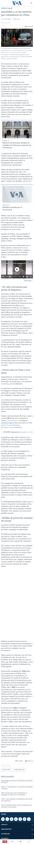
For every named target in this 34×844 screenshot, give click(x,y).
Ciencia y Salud (6, 8)
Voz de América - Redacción (10, 19)
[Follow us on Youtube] (11, 819)
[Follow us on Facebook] (3, 819)
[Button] (29, 26)
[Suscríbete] (24, 819)
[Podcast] (20, 819)
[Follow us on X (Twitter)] (7, 819)
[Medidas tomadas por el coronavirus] (17, 194)
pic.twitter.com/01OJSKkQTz (11, 427)
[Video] (20, 841)
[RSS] (16, 819)
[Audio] (12, 841)
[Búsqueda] (29, 841)
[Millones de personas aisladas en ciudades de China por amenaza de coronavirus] (17, 129)
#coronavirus (11, 420)
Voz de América (11, 266)
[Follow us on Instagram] (29, 819)
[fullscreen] (31, 276)
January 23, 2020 (26, 432)
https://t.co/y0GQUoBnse (10, 425)
